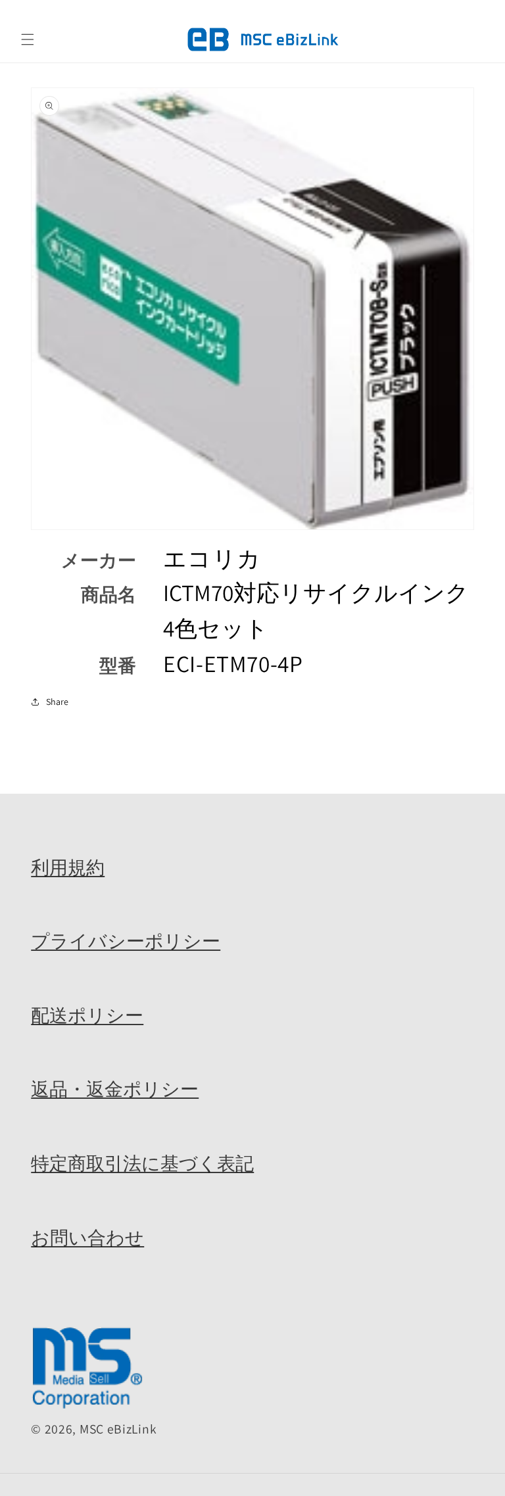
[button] (27, 39)
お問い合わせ (87, 1237)
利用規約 (68, 867)
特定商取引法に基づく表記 (142, 1163)
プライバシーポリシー (125, 941)
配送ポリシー (87, 1015)
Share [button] (57, 702)
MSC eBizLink (118, 1428)
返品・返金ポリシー (115, 1089)
